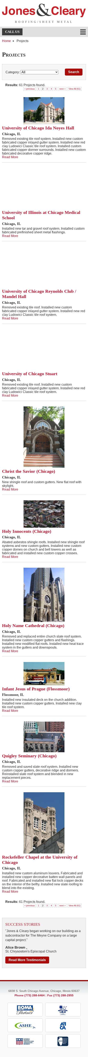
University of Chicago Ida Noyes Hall (38, 127)
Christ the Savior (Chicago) (28, 471)
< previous (29, 89)
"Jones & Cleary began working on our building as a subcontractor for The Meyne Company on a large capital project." (43, 935)
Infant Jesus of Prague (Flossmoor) (36, 688)
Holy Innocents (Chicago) (26, 531)
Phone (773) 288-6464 (30, 995)
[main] (44, 481)
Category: (13, 72)
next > (62, 89)
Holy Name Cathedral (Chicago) (33, 625)
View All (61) (75, 89)
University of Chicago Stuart (29, 373)
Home (6, 41)
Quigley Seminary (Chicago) (29, 755)
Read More (10, 157)
